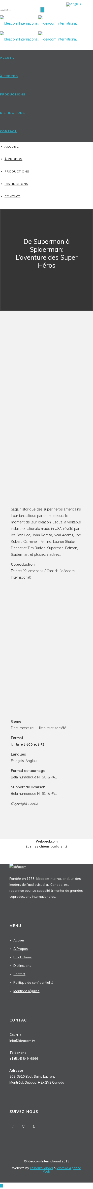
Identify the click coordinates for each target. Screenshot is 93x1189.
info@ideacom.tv (22, 1041)
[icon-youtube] (23, 1126)
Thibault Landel (41, 1168)
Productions (12, 94)
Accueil (7, 57)
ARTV (15, 616)
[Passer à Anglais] (74, 4)
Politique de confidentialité (33, 982)
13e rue (17, 629)
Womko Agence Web (62, 1169)
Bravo (15, 610)
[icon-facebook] (12, 1126)
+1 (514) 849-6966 (23, 1059)
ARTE (15, 623)
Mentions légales (26, 991)
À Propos (9, 76)
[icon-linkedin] (34, 1126)
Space (16, 603)
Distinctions (12, 113)
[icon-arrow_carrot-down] (46, 276)
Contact (8, 131)
